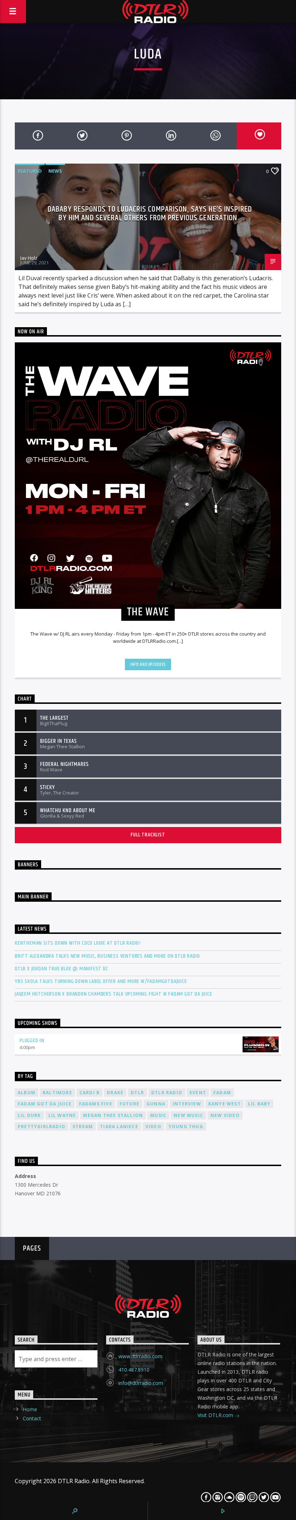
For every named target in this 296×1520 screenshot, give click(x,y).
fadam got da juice (45, 1104)
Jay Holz (29, 258)
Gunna (156, 1104)
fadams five (95, 1104)
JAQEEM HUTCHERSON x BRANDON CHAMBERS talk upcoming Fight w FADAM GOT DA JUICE (113, 994)
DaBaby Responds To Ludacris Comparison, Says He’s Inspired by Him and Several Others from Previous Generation (150, 213)
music (158, 1115)
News (55, 171)
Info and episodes (148, 664)
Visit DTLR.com (216, 1415)
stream (83, 1126)
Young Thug (186, 1126)
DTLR (137, 1093)
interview (187, 1104)
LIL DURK (29, 1115)
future (129, 1104)
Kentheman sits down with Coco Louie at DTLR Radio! (78, 943)
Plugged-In (31, 1040)
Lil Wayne (62, 1115)
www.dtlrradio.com (140, 1356)
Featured (30, 171)
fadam (222, 1093)
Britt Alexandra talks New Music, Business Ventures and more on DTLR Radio (107, 956)
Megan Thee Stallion (113, 1115)
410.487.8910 (133, 1369)
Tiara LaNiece (119, 1126)
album (26, 1093)
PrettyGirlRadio (41, 1126)
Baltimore (57, 1093)
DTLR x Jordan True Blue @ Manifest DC (61, 968)
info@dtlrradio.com (140, 1383)
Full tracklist (148, 834)
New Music (188, 1115)
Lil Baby (259, 1104)
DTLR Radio (166, 1093)
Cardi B (89, 1093)
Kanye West (224, 1104)
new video (225, 1115)
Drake (115, 1093)
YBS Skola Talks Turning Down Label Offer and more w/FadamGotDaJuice (101, 981)
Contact (32, 1418)
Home (30, 1409)
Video (153, 1126)
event (198, 1093)
